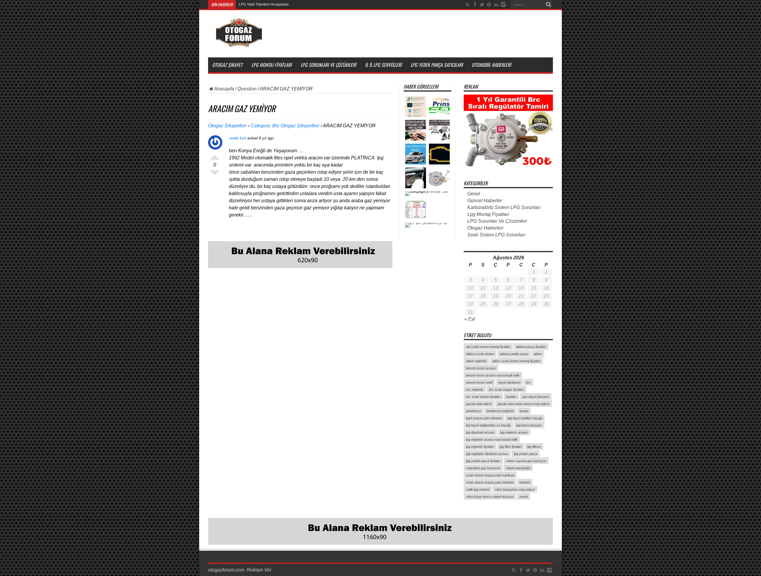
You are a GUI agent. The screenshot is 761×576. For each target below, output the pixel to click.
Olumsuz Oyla (214, 175)
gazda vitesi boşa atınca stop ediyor (524, 404)
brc (528, 382)
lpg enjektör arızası (514, 432)
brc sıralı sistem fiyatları (483, 396)
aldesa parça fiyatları (531, 347)
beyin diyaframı (510, 382)
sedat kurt (237, 138)
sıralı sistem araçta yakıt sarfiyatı (490, 475)
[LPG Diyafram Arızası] (439, 130)
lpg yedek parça (525, 454)
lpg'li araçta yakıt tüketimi (484, 418)
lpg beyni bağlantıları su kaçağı (488, 425)
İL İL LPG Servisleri (383, 64)
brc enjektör (474, 389)
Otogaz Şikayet (227, 64)
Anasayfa (224, 88)
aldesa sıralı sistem (480, 354)
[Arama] (548, 4)
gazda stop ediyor (479, 404)
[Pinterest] (489, 4)
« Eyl (469, 318)
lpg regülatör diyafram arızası (487, 454)
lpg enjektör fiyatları (480, 446)
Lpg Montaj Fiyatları (488, 214)
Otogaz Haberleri (485, 227)
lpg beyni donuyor (529, 425)
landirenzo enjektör (500, 411)
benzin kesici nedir (479, 382)
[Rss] (468, 4)
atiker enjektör (476, 361)
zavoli (523, 496)
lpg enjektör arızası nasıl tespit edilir (492, 439)
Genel (473, 193)
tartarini (524, 482)
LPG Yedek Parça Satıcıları (437, 64)
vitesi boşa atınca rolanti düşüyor (490, 496)
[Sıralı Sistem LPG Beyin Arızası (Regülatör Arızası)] (439, 177)
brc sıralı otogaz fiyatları (506, 389)
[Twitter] (482, 4)
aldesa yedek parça (514, 354)
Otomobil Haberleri (491, 64)
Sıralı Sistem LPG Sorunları (496, 234)
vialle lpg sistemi (477, 489)
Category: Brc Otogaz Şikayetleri (285, 125)
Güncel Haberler (484, 200)
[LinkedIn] (496, 4)
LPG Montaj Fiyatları (271, 64)
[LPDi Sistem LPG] (426, 225)
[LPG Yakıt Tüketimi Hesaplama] (415, 106)
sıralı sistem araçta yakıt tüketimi (490, 482)
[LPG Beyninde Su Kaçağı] (427, 193)
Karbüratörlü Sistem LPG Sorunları (503, 207)
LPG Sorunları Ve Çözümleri (328, 64)
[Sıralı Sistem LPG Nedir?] (415, 154)
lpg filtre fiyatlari (511, 446)
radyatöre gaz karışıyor (483, 468)
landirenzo (473, 411)
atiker (538, 354)
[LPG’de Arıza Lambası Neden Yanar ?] (439, 154)
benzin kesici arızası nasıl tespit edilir (493, 375)
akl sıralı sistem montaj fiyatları (488, 347)
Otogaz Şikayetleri (227, 125)
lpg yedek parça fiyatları (483, 461)
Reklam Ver (259, 569)
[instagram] (503, 4)
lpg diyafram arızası (480, 432)
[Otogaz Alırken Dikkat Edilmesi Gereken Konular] (415, 130)
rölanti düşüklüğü (518, 468)
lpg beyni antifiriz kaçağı (525, 418)
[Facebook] (475, 4)
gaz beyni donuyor (535, 396)
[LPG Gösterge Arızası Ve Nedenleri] (415, 177)
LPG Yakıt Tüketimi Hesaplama (264, 4)
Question (247, 88)
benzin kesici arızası (481, 368)
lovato (524, 411)
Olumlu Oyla (214, 155)
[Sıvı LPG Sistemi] (415, 209)
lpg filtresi (534, 446)
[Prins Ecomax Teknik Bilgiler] (439, 106)
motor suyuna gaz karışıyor (526, 461)
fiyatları (511, 396)
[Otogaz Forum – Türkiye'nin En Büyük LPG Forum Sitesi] (238, 42)
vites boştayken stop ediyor (515, 489)
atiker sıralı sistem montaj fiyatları (516, 361)
